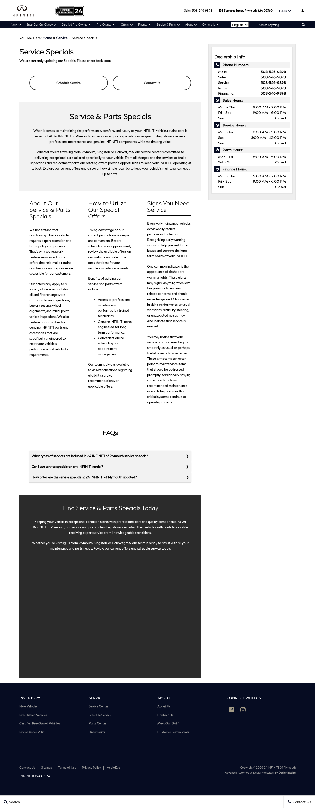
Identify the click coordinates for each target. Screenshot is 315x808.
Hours (283, 10)
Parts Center (97, 723)
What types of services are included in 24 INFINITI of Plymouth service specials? (90, 456)
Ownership (208, 24)
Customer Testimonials (173, 732)
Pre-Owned (104, 24)
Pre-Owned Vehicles (33, 715)
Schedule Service (68, 83)
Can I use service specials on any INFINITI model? (67, 466)
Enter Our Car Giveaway (41, 24)
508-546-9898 (202, 10)
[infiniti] (27, 10)
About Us (164, 706)
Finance (142, 24)
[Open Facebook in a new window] (231, 710)
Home (47, 38)
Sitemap (46, 767)
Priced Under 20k (31, 732)
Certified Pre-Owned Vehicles (39, 723)
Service (62, 38)
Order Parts (97, 732)
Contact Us (152, 83)
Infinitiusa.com (34, 776)
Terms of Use (67, 767)
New (14, 24)
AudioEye (113, 767)
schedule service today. (154, 548)
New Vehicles (28, 706)
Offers (125, 24)
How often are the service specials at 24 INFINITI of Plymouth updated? (84, 477)
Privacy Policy (91, 767)
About (189, 24)
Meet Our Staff (168, 723)
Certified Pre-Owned (74, 24)
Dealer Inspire (287, 772)
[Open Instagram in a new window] (243, 710)
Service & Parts (166, 24)
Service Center (98, 706)
